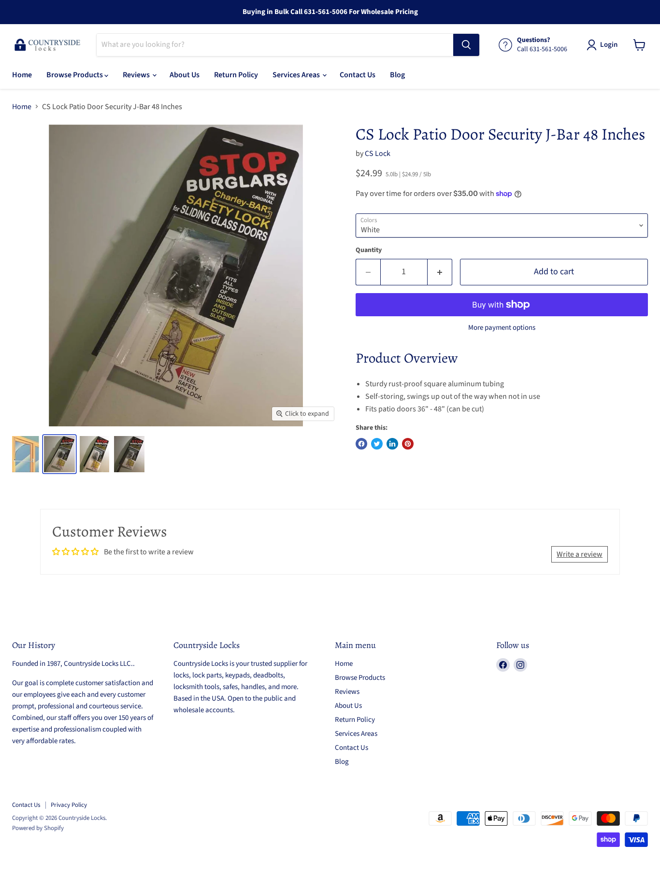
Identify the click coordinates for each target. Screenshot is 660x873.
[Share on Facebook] (361, 444)
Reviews (137, 75)
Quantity (369, 250)
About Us (185, 75)
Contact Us (357, 75)
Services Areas (297, 75)
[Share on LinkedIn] (392, 444)
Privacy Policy (69, 805)
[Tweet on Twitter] (377, 444)
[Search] (466, 45)
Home (22, 75)
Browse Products (75, 75)
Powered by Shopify (38, 828)
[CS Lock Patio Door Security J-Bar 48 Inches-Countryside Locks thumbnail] (25, 454)
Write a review (580, 554)
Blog (397, 75)
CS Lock (377, 153)
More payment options (501, 328)
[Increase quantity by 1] (440, 272)
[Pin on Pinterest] (408, 444)
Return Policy (236, 75)
